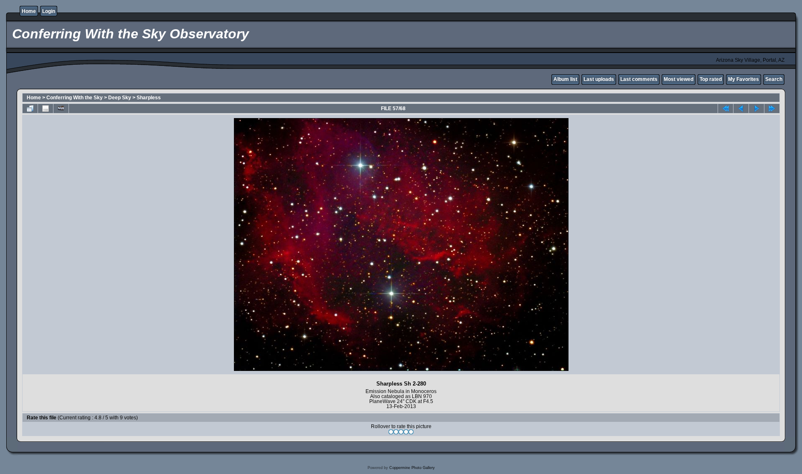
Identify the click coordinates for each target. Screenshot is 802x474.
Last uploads (599, 79)
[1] (390, 431)
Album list (565, 79)
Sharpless (149, 98)
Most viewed (678, 79)
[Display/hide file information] (45, 108)
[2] (395, 431)
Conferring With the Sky (74, 98)
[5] (411, 431)
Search (773, 79)
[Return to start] (725, 108)
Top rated (711, 79)
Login (48, 11)
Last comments (638, 79)
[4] (406, 431)
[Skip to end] (771, 108)
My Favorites (743, 79)
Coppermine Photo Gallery (412, 468)
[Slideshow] (61, 108)
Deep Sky (119, 98)
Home (29, 11)
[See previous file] (741, 108)
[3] (401, 431)
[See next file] (756, 108)
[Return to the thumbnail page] (30, 108)
